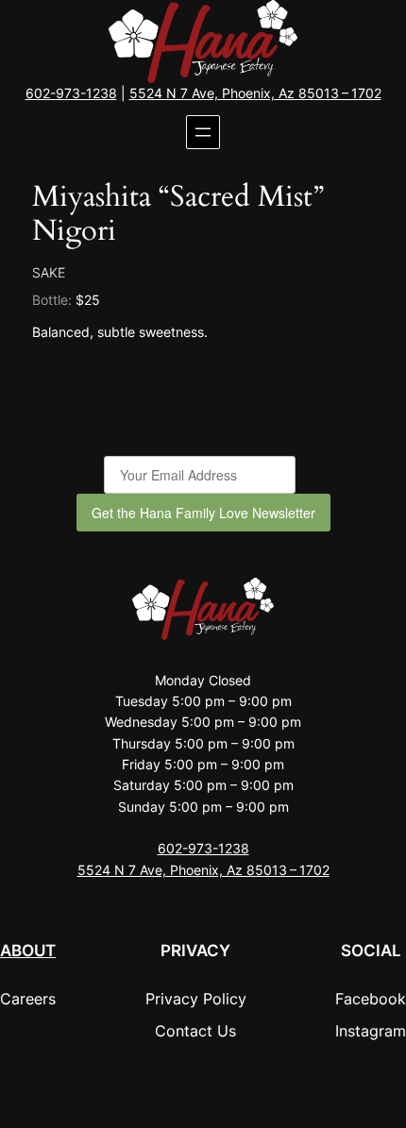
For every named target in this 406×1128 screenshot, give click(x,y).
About (28, 950)
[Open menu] (203, 132)
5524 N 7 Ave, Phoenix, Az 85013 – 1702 (255, 93)
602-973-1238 (71, 93)
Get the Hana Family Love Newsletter (203, 512)
